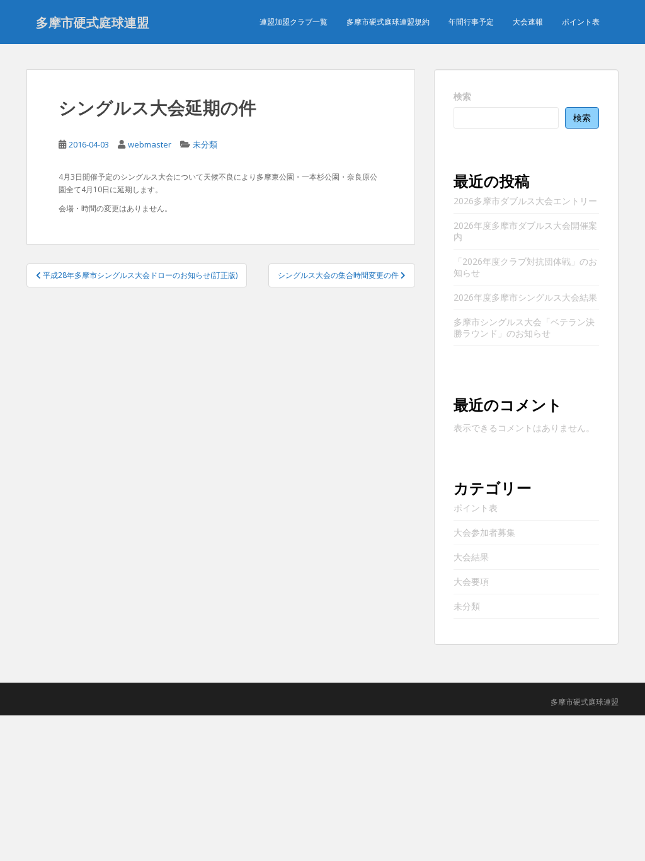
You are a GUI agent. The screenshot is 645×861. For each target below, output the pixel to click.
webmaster (149, 144)
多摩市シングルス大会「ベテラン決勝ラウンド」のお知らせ (524, 327)
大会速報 (528, 21)
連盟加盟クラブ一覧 (294, 21)
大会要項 (471, 581)
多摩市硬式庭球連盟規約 (388, 21)
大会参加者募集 (484, 532)
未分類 (205, 144)
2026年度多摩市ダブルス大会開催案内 (525, 231)
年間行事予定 (471, 21)
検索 (462, 96)
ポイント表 (581, 21)
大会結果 (471, 557)
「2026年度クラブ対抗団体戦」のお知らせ (525, 267)
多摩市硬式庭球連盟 (92, 22)
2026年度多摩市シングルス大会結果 (525, 297)
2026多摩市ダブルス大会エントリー (525, 201)
